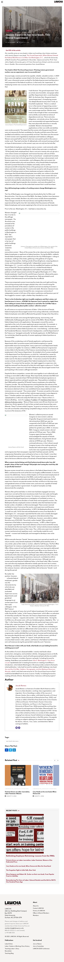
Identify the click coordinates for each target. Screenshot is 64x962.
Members (36, 915)
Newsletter (8, 951)
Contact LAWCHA (38, 908)
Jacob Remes (11, 42)
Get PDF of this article (13, 50)
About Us (36, 906)
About (35, 902)
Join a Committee (38, 946)
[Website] (19, 728)
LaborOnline (9, 788)
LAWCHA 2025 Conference (41, 948)
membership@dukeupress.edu (14, 928)
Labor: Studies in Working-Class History (17, 946)
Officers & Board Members (41, 913)
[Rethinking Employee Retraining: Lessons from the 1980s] (32, 833)
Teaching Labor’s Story (12, 948)
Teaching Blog (9, 953)
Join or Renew (37, 944)
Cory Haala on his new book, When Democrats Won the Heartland (28, 866)
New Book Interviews (21, 788)
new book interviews (12, 741)
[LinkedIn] (14, 750)
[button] (54, 760)
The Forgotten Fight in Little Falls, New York (21, 870)
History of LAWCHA (39, 910)
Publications (9, 940)
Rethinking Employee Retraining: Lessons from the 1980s (30, 856)
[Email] (16, 728)
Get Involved (37, 940)
